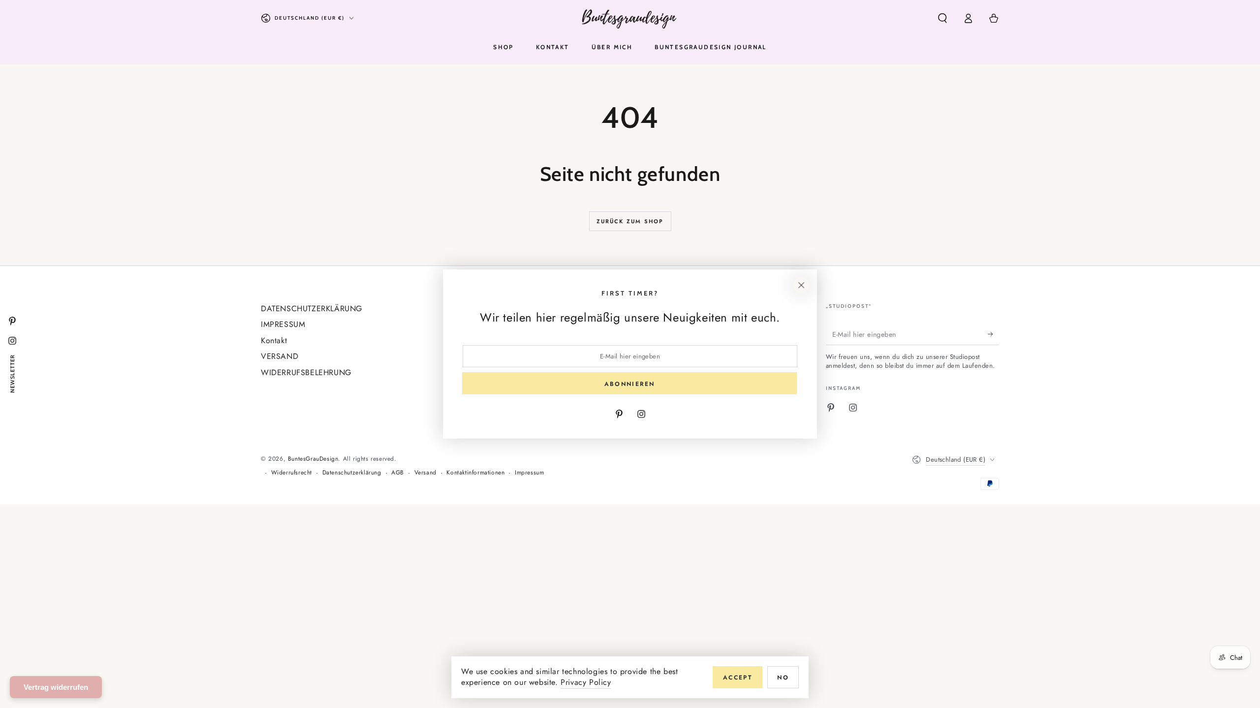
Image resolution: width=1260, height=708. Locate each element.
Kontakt (274, 340)
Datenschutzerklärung (351, 473)
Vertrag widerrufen (56, 687)
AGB (397, 473)
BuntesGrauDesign (313, 458)
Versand (425, 473)
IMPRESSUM (283, 324)
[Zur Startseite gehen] (630, 18)
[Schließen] (801, 285)
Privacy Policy (586, 682)
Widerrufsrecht (291, 473)
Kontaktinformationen (475, 473)
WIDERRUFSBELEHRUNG (306, 372)
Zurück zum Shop (630, 221)
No (783, 677)
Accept (737, 677)
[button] (942, 18)
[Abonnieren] (993, 334)
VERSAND (279, 356)
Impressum (529, 473)
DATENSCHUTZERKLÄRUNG (311, 308)
